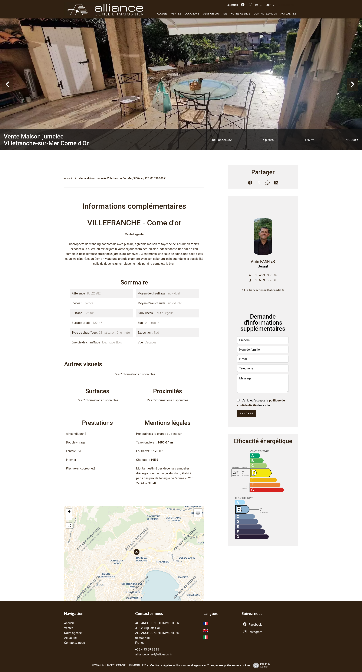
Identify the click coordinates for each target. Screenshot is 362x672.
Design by (265, 665)
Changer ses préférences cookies (228, 665)
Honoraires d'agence (189, 665)
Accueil (68, 178)
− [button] (69, 517)
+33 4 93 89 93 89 (265, 275)
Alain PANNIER (263, 261)
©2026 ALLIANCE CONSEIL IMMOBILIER (119, 665)
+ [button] (69, 511)
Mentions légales (161, 665)
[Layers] (198, 513)
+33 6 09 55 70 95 (265, 280)
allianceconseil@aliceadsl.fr (265, 290)
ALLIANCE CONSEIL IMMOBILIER (157, 623)
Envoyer (247, 413)
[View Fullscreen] (69, 525)
